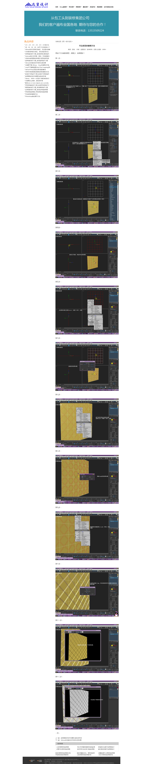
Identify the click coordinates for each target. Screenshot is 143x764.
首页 (56, 7)
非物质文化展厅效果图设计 (106, 747)
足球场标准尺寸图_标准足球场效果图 (36, 89)
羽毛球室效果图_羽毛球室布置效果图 (36, 92)
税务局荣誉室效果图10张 (63, 753)
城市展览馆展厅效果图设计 (106, 749)
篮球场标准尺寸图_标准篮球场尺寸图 (36, 60)
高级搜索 (99, 7)
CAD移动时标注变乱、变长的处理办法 (37, 51)
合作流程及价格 (108, 7)
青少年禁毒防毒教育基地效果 (86, 747)
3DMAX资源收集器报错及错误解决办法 (37, 72)
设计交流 (68, 41)
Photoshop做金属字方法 (32, 96)
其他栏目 (92, 7)
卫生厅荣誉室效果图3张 (105, 755)
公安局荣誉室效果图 (63, 747)
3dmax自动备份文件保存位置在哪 (35, 63)
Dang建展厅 (63, 7)
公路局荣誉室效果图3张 (84, 755)
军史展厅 (71, 7)
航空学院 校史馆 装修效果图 (85, 749)
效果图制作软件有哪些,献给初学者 (35, 76)
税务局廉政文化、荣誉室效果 (86, 753)
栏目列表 (59, 761)
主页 (63, 41)
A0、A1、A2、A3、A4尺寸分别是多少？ (37, 47)
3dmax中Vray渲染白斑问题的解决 (35, 69)
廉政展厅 (85, 7)
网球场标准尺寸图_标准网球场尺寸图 (36, 87)
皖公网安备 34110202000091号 (54, 759)
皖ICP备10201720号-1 (71, 759)
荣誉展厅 (78, 7)
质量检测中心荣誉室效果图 (106, 753)
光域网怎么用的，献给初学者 (34, 80)
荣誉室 (53, 761)
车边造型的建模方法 (31, 94)
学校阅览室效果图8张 (61, 755)
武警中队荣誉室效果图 (63, 749)
